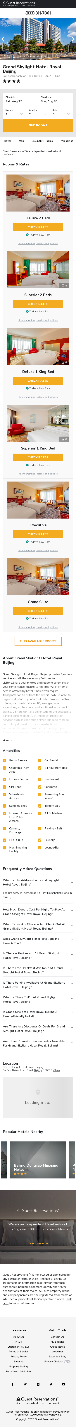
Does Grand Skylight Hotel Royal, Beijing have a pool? (31, 941)
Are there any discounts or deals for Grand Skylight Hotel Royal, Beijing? (34, 1028)
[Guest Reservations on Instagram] (38, 1384)
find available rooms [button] (38, 641)
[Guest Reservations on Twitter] (25, 1384)
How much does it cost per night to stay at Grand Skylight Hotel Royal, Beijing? (34, 912)
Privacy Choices (53, 1361)
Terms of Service (19, 1351)
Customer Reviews (19, 1347)
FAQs (18, 1342)
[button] (4, 39)
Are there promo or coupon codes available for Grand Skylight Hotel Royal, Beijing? (34, 1043)
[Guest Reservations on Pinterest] (51, 1384)
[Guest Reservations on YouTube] (62, 1384)
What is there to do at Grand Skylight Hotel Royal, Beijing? (30, 999)
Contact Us (57, 1337)
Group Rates (57, 1347)
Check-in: (11, 97)
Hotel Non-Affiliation (18, 1371)
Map (21, 141)
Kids (55, 110)
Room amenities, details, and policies (38, 243)
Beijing (38, 1070)
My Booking (57, 1342)
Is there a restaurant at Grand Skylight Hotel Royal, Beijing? (31, 955)
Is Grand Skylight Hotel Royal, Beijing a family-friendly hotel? (30, 1014)
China (56, 1070)
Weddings (67, 141)
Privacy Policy (19, 1356)
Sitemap (18, 1361)
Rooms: (10, 110)
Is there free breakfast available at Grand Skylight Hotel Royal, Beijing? (33, 970)
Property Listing (18, 1366)
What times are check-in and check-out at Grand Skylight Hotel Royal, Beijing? (34, 926)
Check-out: (47, 97)
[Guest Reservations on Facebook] (14, 1384)
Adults (33, 110)
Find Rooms (38, 125)
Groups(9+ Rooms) (43, 141)
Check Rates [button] (38, 227)
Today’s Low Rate (39, 235)
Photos (7, 141)
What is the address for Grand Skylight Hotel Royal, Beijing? (31, 882)
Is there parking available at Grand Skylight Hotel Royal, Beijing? (34, 985)
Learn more (9, 154)
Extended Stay (57, 1356)
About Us (18, 1337)
